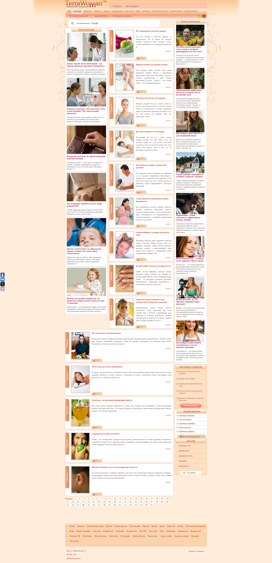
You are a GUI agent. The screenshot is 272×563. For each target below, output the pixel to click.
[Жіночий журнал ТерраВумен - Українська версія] (200, 16)
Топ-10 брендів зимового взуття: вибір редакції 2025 (84, 205)
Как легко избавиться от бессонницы (150, 132)
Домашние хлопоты (186, 456)
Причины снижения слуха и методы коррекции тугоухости (114, 467)
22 (73, 502)
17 (152, 499)
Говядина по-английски (187, 423)
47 (99, 505)
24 (83, 502)
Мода (106, 11)
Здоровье (77, 11)
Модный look (108, 531)
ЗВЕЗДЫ (146, 11)
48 (104, 505)
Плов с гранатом (185, 427)
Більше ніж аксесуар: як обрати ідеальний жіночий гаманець (86, 157)
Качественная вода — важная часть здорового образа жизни (189, 259)
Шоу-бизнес (87, 536)
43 (78, 505)
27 (99, 502)
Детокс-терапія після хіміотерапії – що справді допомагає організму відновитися (86, 65)
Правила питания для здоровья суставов (151, 65)
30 (115, 502)
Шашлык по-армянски (186, 431)
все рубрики (191, 473)
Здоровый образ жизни (95, 526)
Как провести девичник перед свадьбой (189, 372)
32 (125, 502)
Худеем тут (171, 526)
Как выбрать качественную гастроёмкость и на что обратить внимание (188, 345)
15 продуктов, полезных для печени (105, 434)
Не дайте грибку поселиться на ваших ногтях (153, 266)
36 (146, 502)
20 (167, 499)
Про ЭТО (129, 11)
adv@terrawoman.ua (73, 558)
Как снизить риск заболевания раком (106, 333)
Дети (138, 11)
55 (141, 505)
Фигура (97, 11)
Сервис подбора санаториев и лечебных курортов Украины (189, 175)
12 (126, 499)
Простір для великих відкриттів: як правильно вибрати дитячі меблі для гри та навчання (85, 300)
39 (162, 502)
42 (73, 505)
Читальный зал (184, 466)
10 (115, 499)
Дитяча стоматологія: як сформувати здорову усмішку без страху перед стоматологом (84, 251)
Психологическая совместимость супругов (190, 392)
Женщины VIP (196, 531)
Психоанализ (125, 536)
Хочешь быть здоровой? (79, 16)
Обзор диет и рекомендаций (195, 526)
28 (104, 502)
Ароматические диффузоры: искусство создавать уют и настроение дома (189, 92)
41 (67, 505)
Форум (118, 6)
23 (78, 502)
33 (130, 502)
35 (141, 502)
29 (109, 502)
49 (109, 505)
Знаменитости (183, 531)
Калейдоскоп (170, 531)
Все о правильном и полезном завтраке (151, 31)
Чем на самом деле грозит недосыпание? (107, 367)
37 (151, 502)
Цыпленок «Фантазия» (187, 415)
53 (130, 505)
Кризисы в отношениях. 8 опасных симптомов (191, 399)
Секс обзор (153, 531)
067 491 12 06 (71, 555)
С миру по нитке (165, 536)
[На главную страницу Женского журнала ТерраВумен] (69, 11)
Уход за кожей (134, 526)
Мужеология (191, 11)
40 (167, 502)
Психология (176, 11)
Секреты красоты (120, 526)
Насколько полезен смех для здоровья (150, 98)
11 (120, 499)
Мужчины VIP (75, 536)
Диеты (162, 526)
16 (146, 499)
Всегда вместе (132, 531)
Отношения (117, 11)
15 (141, 499)
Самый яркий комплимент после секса (190, 385)
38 (157, 502)
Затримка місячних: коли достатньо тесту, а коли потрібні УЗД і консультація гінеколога (86, 111)
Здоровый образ (100, 16)
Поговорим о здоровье (122, 16)
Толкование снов (184, 446)
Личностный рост (138, 536)
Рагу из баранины (185, 419)
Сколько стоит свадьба (187, 379)
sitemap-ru (192, 551)
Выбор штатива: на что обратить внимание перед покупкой (187, 301)
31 (120, 502)
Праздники (182, 461)
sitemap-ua (200, 551)
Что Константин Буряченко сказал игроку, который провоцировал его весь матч (189, 49)
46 (94, 505)
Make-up (146, 526)
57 (151, 505)
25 (88, 502)
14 (136, 499)
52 (125, 505)
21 (67, 502)
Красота (88, 11)
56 (146, 505)
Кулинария (134, 6)
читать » (168, 51)
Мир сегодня (74, 541)
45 (88, 505)
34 (136, 502)
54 (136, 505)
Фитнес (180, 526)
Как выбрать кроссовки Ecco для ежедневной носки (189, 134)
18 (157, 499)
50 (115, 505)
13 (131, 499)
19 (162, 499)
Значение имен (184, 451)
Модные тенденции (83, 531)
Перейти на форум (190, 406)
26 (94, 502)
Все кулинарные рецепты (191, 436)
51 (120, 505)
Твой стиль (96, 531)
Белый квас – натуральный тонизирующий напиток (112, 400)
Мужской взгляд (159, 11)
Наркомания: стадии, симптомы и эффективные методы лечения (188, 217)
